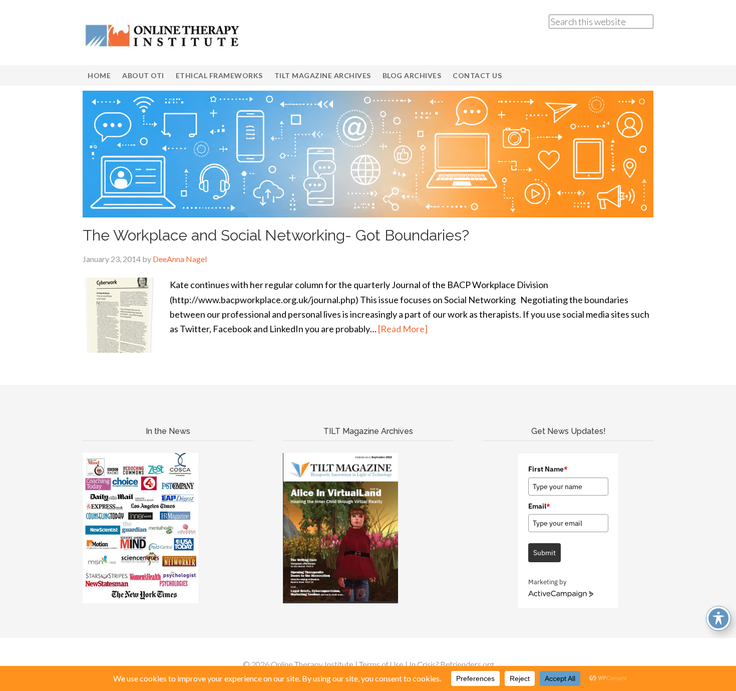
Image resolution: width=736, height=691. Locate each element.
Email (539, 506)
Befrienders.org (467, 664)
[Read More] (403, 328)
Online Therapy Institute (163, 35)
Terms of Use (381, 664)
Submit (544, 552)
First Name (548, 469)
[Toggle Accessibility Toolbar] (718, 618)
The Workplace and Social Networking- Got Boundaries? (276, 235)
